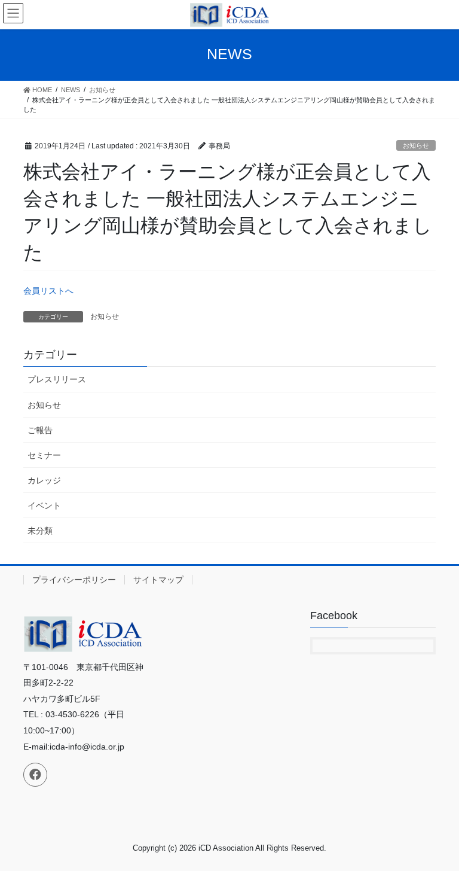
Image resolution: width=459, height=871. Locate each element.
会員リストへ (48, 291)
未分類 (40, 530)
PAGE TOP (437, 834)
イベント (44, 505)
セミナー (44, 455)
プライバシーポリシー (74, 579)
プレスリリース (56, 379)
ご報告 (40, 430)
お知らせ (416, 145)
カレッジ (44, 480)
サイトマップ (158, 579)
